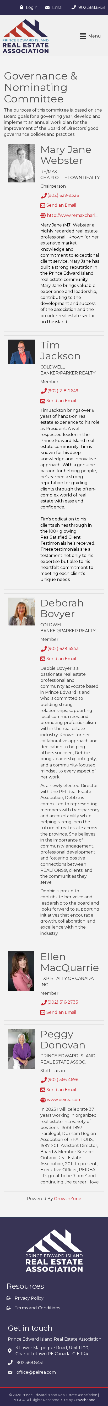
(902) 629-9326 (63, 195)
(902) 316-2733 (62, 1002)
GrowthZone (67, 1198)
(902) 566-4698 (63, 1079)
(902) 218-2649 (62, 390)
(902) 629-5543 (63, 648)
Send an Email (60, 205)
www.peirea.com (64, 1099)
